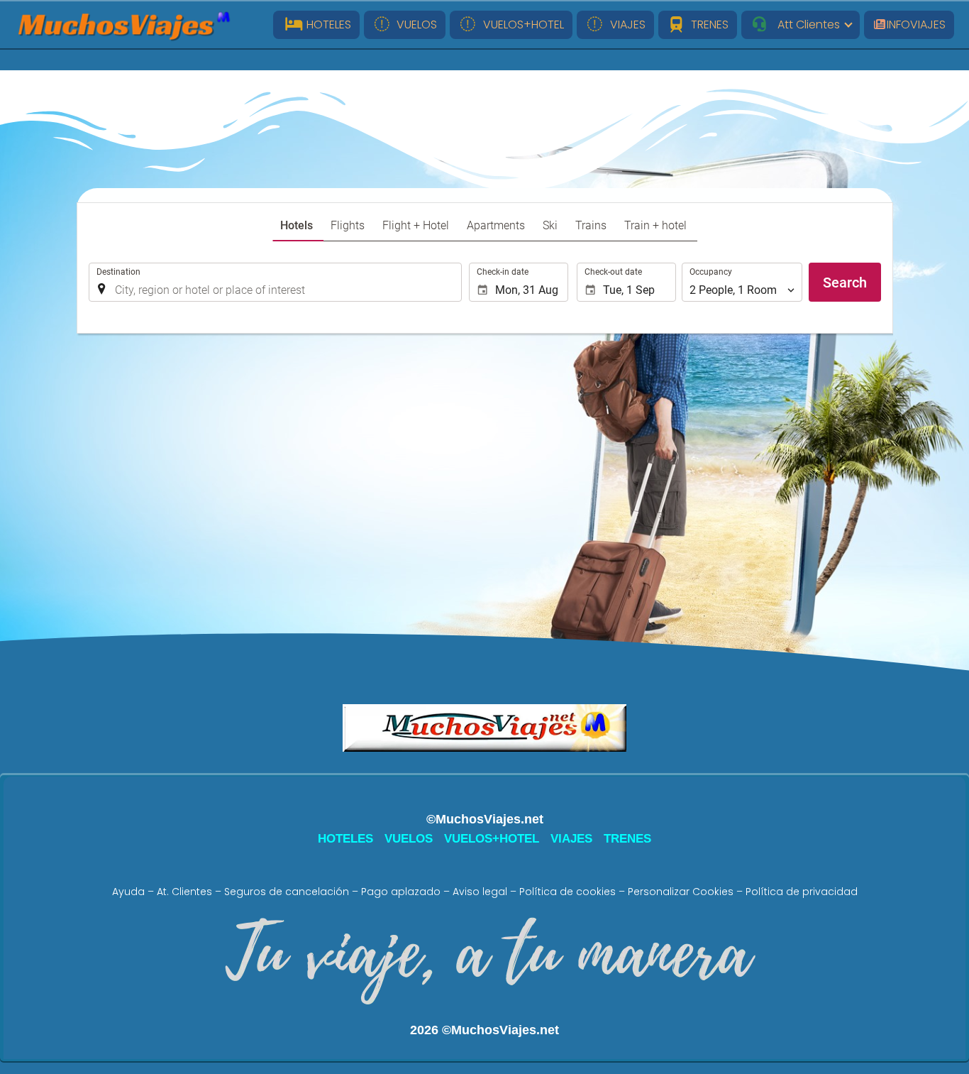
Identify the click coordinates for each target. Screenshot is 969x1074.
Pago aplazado (401, 891)
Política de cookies (567, 891)
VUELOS (414, 24)
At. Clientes (184, 891)
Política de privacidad (802, 891)
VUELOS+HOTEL (520, 24)
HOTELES (327, 24)
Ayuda (128, 891)
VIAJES (625, 24)
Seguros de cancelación (286, 891)
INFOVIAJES (916, 24)
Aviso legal (480, 891)
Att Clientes (804, 24)
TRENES (707, 24)
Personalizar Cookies (680, 891)
